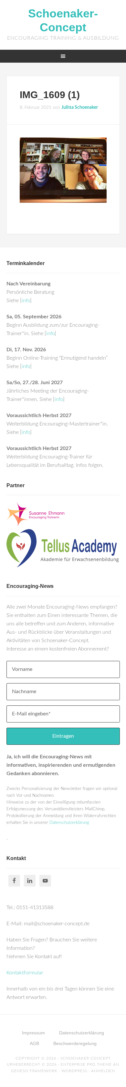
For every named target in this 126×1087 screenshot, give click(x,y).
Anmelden (103, 1071)
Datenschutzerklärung (69, 823)
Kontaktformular (24, 972)
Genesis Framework (34, 1071)
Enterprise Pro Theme (86, 1064)
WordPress (74, 1071)
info (26, 300)
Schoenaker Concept (85, 1058)
